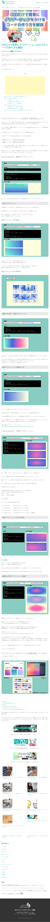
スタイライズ (16, 888)
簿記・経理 (4, 877)
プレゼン (3, 890)
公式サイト (38, 2)
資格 (17, 894)
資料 (14, 893)
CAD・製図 (4, 846)
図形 (34, 890)
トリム (25, 888)
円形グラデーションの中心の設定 (15, 106)
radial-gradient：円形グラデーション (13, 105)
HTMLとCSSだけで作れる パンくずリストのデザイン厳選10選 (13, 826)
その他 (3, 862)
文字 (41, 890)
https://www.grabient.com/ (8, 703)
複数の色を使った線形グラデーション (16, 101)
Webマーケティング (6, 854)
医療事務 (3, 874)
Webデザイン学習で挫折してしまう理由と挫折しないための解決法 (37, 794)
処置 (20, 890)
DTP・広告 (4, 849)
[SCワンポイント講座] (8, 2)
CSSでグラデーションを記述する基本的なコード (16, 96)
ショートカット (10, 888)
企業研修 (3, 872)
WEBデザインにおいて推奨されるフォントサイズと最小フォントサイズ (37, 821)
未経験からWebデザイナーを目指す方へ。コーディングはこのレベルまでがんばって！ (37, 810)
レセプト (11, 890)
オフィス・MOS (5, 857)
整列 (39, 890)
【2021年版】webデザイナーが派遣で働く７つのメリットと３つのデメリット (13, 810)
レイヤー (7, 890)
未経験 (3, 893)
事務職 (15, 890)
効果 (26, 890)
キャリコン (4, 859)
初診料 (23, 890)
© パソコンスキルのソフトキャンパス (25, 918)
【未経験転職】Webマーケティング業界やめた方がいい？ (13, 794)
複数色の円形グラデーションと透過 (16, 108)
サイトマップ (46, 2)
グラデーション (4, 888)
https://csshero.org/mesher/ (9, 706)
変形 (36, 890)
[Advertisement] (25, 85)
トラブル (21, 888)
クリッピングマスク (40, 885)
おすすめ (34, 885)
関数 (21, 893)
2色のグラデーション (13, 99)
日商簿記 (44, 890)
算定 (6, 893)
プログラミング (5, 869)
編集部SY (13, 51)
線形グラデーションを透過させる (15, 103)
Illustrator (16, 885)
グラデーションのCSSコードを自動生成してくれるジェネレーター (20, 110)
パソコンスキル (5, 867)
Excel (10, 885)
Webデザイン (19, 51)
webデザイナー (28, 885)
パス (31, 888)
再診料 (18, 890)
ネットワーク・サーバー (7, 864)
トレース (28, 888)
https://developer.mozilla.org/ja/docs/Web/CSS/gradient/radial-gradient (17, 633)
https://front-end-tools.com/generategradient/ (13, 709)
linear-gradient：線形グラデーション (13, 98)
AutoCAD (4, 885)
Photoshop (22, 885)
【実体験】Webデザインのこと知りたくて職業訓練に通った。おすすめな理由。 (37, 778)
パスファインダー (36, 888)
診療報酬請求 (10, 894)
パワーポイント (42, 888)
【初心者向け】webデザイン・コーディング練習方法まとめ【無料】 (13, 778)
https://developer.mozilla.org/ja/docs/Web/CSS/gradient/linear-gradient (17, 426)
